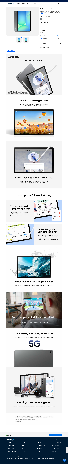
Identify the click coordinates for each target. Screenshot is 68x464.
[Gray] (41, 19)
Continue (55, 434)
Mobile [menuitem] (23, 3)
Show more (42, 13)
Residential (8, 0)
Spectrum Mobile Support (55, 445)
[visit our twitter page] (60, 439)
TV (22, 449)
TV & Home (28, 3)
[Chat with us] (64, 461)
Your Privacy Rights (21, 456)
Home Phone (24, 451)
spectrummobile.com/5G (47, 429)
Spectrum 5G (39, 451)
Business (13, 0)
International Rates (40, 449)
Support (33, 3)
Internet (18, 3)
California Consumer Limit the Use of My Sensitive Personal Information (17, 457)
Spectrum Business (9, 452)
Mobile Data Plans (24, 445)
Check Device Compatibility (56, 451)
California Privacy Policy (28, 456)
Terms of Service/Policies (14, 456)
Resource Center (39, 448)
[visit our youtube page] (58, 439)
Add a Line (53, 449)
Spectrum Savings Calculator (41, 445)
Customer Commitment (10, 445)
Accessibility (9, 456)
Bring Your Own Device (55, 448)
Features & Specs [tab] (11, 50)
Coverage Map (39, 452)
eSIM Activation (54, 452)
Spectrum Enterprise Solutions (11, 448)
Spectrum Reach (9, 449)
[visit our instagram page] (56, 439)
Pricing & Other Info (58, 35)
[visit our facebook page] (55, 439)
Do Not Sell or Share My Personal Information (38, 456)
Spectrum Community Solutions (11, 451)
